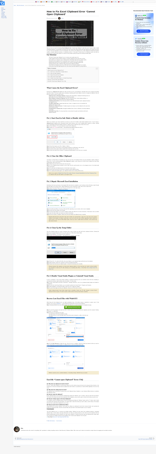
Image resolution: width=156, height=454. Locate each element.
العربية (54, 1)
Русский (69, 1)
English (38, 1)
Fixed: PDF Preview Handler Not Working (145, 439)
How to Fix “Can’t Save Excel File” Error (61, 416)
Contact (2, 13)
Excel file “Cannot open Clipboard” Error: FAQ (57, 81)
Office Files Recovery (51, 420)
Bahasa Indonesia (87, 1)
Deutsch (49, 1)
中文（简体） (115, 1)
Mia (62, 18)
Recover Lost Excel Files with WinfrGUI (55, 79)
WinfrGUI (59, 303)
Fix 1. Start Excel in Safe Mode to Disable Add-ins (58, 71)
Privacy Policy (4, 17)
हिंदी (80, 1)
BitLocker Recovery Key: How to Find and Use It (25, 439)
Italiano (59, 1)
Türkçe (93, 1)
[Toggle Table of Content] (96, 69)
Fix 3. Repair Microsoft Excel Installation (56, 74)
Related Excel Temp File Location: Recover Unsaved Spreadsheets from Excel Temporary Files (77, 173)
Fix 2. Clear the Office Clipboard (54, 73)
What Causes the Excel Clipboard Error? (56, 70)
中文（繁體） (122, 1)
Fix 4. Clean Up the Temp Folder (54, 76)
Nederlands (75, 1)
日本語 (98, 1)
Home (2, 7)
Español (43, 1)
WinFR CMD (3, 16)
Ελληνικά (108, 1)
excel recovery (59, 420)
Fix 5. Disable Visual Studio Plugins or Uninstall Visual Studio (60, 78)
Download (3, 9)
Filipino (103, 1)
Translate (3, 12)
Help (2, 10)
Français (64, 1)
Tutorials (3, 14)
